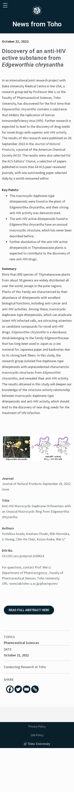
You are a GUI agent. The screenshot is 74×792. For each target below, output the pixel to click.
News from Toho (37, 24)
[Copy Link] (35, 689)
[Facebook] (10, 689)
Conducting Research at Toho (25, 667)
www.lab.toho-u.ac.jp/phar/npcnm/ (33, 583)
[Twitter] (18, 689)
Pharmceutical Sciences (21, 643)
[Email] (26, 689)
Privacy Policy (37, 726)
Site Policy (37, 735)
